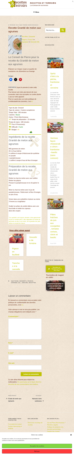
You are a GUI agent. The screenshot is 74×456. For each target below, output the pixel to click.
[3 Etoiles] (12, 87)
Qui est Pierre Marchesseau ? (56, 422)
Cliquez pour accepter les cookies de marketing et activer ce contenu (55, 286)
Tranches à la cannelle (16, 266)
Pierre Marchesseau (30, 25)
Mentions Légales (52, 425)
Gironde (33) (35, 42)
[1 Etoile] (9, 87)
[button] (71, 435)
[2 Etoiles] (10, 87)
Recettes (25, 36)
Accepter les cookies (37, 446)
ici (32, 101)
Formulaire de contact (15, 424)
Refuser (37, 451)
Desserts (32, 36)
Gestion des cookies (53, 431)
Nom (10, 343)
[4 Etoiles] (13, 87)
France (30, 39)
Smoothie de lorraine (33, 240)
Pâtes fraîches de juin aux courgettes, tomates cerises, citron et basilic (55, 225)
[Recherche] (62, 30)
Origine (24, 39)
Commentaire (13, 316)
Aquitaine (25, 42)
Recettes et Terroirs (43, 3)
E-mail (11, 353)
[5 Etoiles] (15, 87)
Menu (37, 12)
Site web (11, 363)
